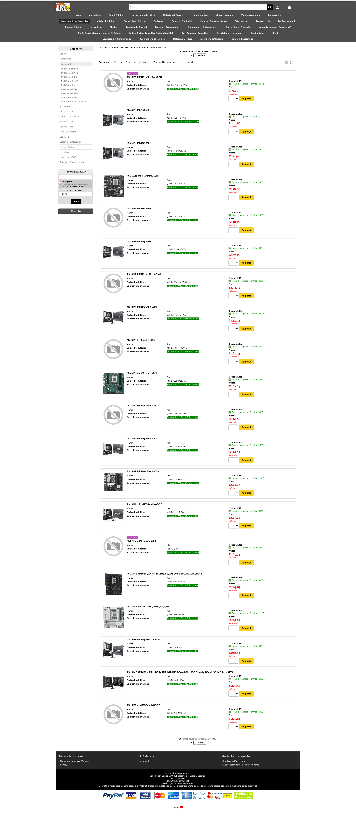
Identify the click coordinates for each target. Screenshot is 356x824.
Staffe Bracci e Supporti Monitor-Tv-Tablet (99, 33)
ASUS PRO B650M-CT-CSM (142, 372)
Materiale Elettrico (182, 39)
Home (78, 15)
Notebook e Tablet (106, 21)
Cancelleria (95, 15)
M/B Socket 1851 (69, 77)
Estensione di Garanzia (211, 39)
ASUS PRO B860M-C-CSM (141, 340)
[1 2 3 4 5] (233, 296)
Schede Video (66, 127)
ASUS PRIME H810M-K (139, 208)
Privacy (63, 765)
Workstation (241, 21)
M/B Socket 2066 (69, 81)
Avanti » (201, 55)
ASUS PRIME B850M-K (139, 241)
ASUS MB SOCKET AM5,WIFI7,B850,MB (148, 606)
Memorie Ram (66, 121)
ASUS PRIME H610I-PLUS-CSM (144, 274)
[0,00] (293, 7)
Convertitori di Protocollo (238, 27)
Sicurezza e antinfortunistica (117, 39)
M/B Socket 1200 (69, 69)
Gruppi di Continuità (182, 21)
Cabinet (63, 54)
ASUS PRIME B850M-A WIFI (142, 307)
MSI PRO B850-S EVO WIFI (141, 540)
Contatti (145, 761)
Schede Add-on (67, 147)
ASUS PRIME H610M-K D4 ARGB (144, 77)
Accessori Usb (263, 21)
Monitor (114, 27)
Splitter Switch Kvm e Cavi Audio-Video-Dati (151, 33)
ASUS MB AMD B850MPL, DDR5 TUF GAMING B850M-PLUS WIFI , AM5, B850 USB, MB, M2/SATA (180, 672)
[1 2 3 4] (233, 198)
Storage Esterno (73, 27)
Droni (275, 33)
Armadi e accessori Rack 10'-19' (275, 27)
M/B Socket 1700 (69, 73)
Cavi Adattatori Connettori (195, 33)
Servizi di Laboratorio (242, 39)
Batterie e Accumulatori (167, 27)
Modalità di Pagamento (234, 761)
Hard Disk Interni (68, 132)
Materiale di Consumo (174, 15)
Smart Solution (116, 15)
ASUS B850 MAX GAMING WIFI (143, 705)
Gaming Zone (257, 33)
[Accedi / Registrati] (281, 7)
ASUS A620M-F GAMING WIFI (143, 175)
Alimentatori (65, 59)
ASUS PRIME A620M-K (139, 110)
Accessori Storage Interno (72, 162)
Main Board (65, 64)
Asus (169, 81)
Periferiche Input (286, 21)
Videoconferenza (224, 15)
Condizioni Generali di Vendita (74, 761)
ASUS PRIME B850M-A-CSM (142, 438)
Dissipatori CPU (67, 111)
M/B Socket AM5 (69, 97)
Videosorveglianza (250, 15)
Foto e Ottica (274, 15)
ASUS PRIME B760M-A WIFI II (143, 405)
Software (158, 21)
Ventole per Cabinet (69, 116)
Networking (96, 27)
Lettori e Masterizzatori (70, 142)
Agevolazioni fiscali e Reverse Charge (241, 765)
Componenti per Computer (74, 21)
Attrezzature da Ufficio (143, 15)
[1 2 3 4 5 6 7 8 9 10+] (233, 99)
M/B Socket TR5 (69, 89)
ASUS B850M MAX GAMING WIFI (145, 504)
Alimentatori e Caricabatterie (202, 27)
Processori (65, 106)
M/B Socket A (68, 85)
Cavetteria (65, 152)
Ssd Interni (65, 137)
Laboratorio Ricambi (136, 27)
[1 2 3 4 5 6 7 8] (233, 263)
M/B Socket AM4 (69, 93)
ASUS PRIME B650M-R (139, 142)
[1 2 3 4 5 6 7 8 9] (233, 596)
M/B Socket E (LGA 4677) (73, 101)
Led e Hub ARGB (68, 157)
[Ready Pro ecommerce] (178, 807)
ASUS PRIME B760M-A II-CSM (143, 471)
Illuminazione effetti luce (152, 39)
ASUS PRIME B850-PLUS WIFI (143, 639)
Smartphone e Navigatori (229, 33)
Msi (168, 545)
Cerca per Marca (75, 190)
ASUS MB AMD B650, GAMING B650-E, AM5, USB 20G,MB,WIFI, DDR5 (164, 573)
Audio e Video (200, 15)
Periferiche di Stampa (135, 21)
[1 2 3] (233, 165)
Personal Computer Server (213, 21)
